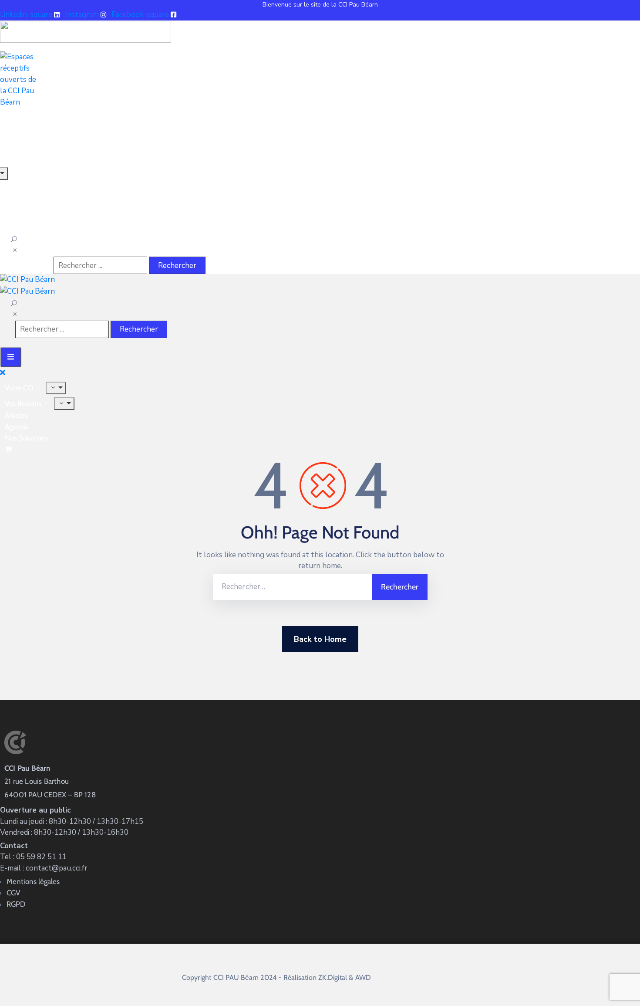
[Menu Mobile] (10, 357)
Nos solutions (26, 438)
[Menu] (56, 388)
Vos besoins (23, 403)
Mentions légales (33, 881)
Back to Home (320, 639)
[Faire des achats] (9, 449)
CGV (13, 892)
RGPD (16, 904)
